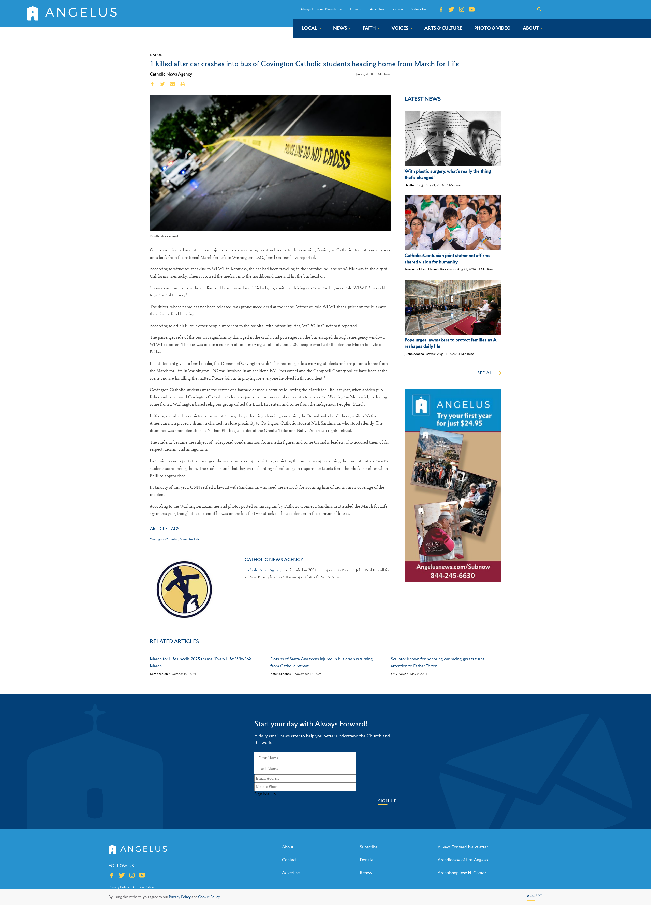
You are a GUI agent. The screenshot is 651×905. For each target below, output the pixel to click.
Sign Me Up (265, 794)
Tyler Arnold (413, 269)
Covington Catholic (163, 539)
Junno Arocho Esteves (420, 354)
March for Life (189, 539)
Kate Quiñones (281, 674)
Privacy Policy (180, 896)
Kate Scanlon (159, 674)
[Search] (539, 9)
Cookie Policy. (209, 896)
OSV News (398, 674)
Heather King (414, 185)
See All (486, 372)
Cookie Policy (143, 887)
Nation (156, 55)
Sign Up (387, 800)
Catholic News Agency (171, 74)
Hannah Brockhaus (441, 269)
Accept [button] (534, 896)
